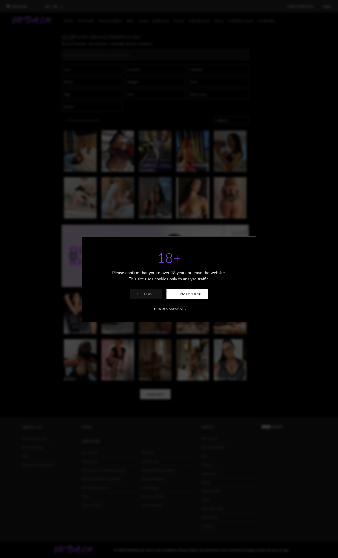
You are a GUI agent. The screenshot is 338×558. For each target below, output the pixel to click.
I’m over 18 (190, 294)
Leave (149, 294)
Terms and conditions (169, 308)
